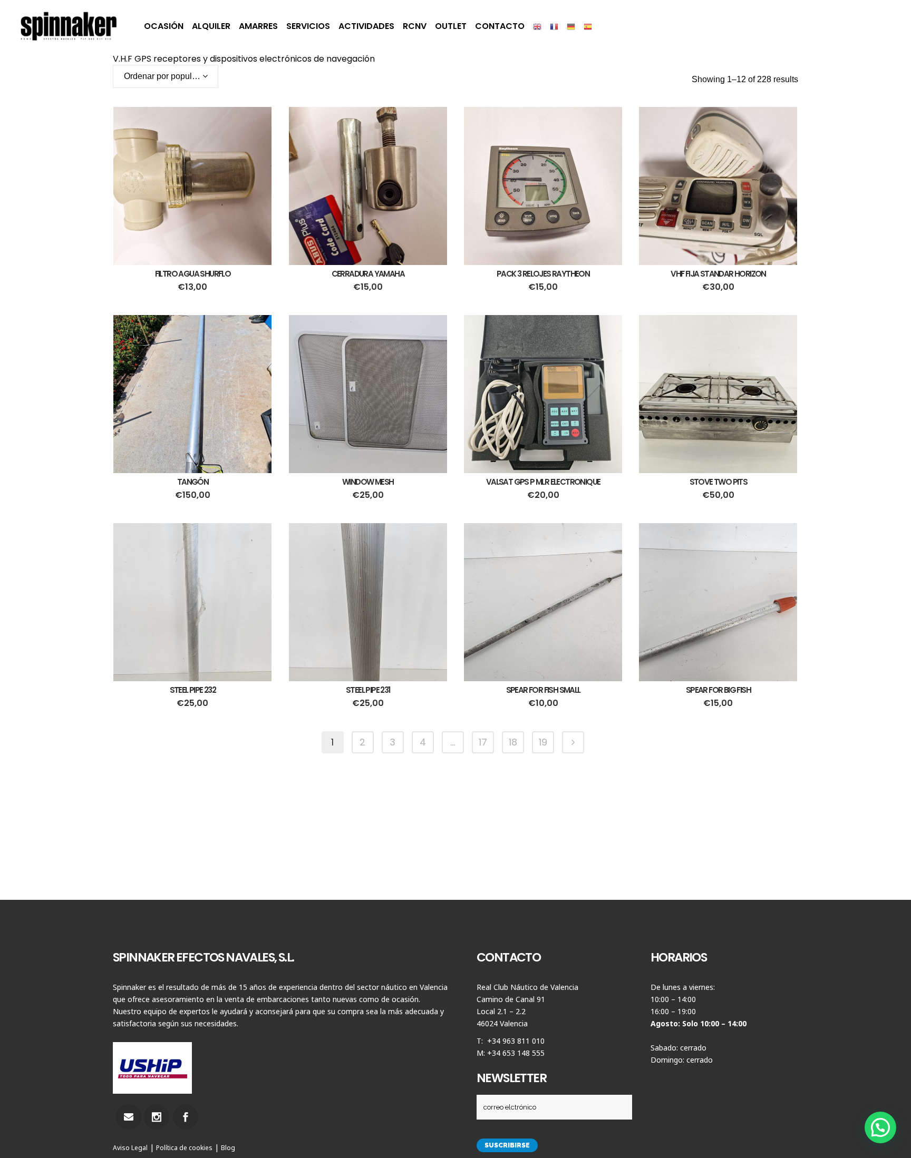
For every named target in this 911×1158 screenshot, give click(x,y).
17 (483, 742)
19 (543, 742)
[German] (571, 26)
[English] (537, 26)
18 (513, 742)
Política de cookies (184, 1147)
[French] (554, 26)
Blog (228, 1147)
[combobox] (165, 76)
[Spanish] (587, 26)
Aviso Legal (130, 1147)
